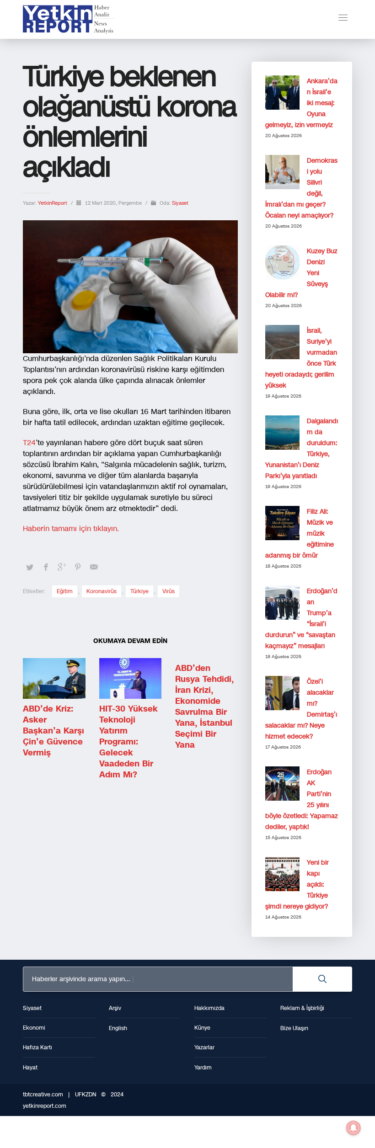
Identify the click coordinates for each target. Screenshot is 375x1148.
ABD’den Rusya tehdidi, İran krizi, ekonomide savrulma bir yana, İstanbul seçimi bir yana (204, 706)
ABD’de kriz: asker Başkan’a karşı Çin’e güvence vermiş (53, 731)
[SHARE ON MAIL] (94, 567)
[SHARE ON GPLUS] (62, 567)
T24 (29, 442)
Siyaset (180, 203)
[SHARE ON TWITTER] (30, 567)
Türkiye (139, 591)
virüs (168, 591)
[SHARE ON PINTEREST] (78, 567)
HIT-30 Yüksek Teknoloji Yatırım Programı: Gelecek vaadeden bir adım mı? (128, 742)
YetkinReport (53, 203)
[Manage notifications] (353, 1128)
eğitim (65, 591)
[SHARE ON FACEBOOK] (46, 567)
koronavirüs (101, 591)
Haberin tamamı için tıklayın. (71, 528)
